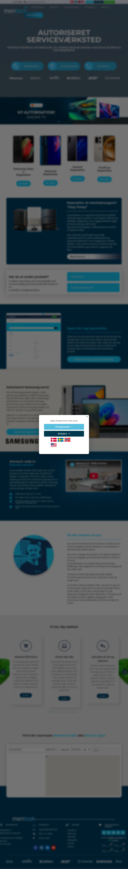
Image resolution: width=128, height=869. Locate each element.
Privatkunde (62, 426)
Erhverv (62, 433)
